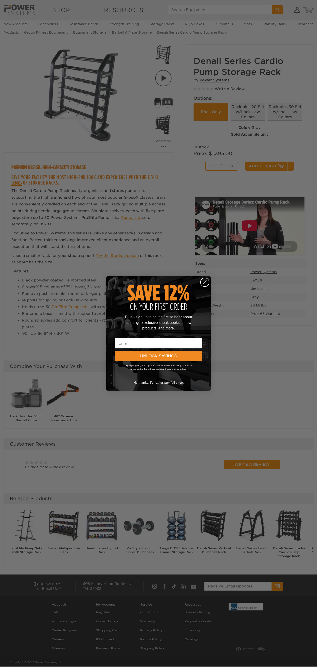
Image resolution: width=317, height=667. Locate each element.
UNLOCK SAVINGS (158, 356)
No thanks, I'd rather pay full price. (158, 382)
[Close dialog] (205, 282)
